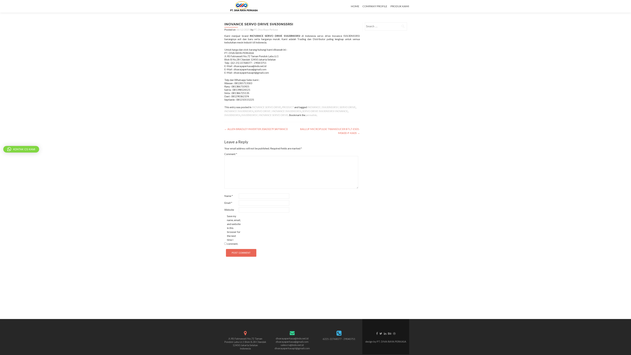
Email (228, 202)
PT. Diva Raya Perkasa (266, 29)
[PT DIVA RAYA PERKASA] (245, 6)
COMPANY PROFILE (374, 6)
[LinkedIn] (385, 333)
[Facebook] (377, 333)
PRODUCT (288, 107)
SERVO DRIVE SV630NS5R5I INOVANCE (325, 111)
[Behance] (389, 333)
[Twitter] (380, 333)
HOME (355, 6)
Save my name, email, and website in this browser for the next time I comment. (234, 229)
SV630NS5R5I (232, 115)
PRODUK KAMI (399, 6)
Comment (230, 153)
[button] (21, 149)
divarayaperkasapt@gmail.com (292, 348)
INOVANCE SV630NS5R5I (238, 111)
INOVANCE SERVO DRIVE (266, 107)
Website (229, 209)
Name (228, 195)
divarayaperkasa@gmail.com (292, 341)
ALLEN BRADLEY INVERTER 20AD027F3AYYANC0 (256, 128)
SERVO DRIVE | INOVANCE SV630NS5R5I (277, 111)
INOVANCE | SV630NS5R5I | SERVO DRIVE (331, 107)
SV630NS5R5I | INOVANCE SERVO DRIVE (264, 115)
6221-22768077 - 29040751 (339, 338)
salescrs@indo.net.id (292, 344)
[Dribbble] (394, 333)
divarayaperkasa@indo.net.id (292, 338)
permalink (311, 115)
